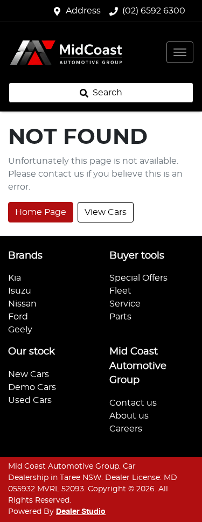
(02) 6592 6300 (153, 10)
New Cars (28, 374)
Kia (14, 278)
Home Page (40, 212)
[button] (179, 52)
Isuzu (19, 291)
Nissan (22, 304)
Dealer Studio (81, 512)
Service (125, 304)
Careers (125, 428)
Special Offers (138, 278)
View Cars (106, 212)
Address (83, 10)
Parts (120, 316)
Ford (18, 316)
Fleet (120, 291)
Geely (20, 329)
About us (129, 416)
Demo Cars (32, 387)
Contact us (133, 403)
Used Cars (30, 400)
